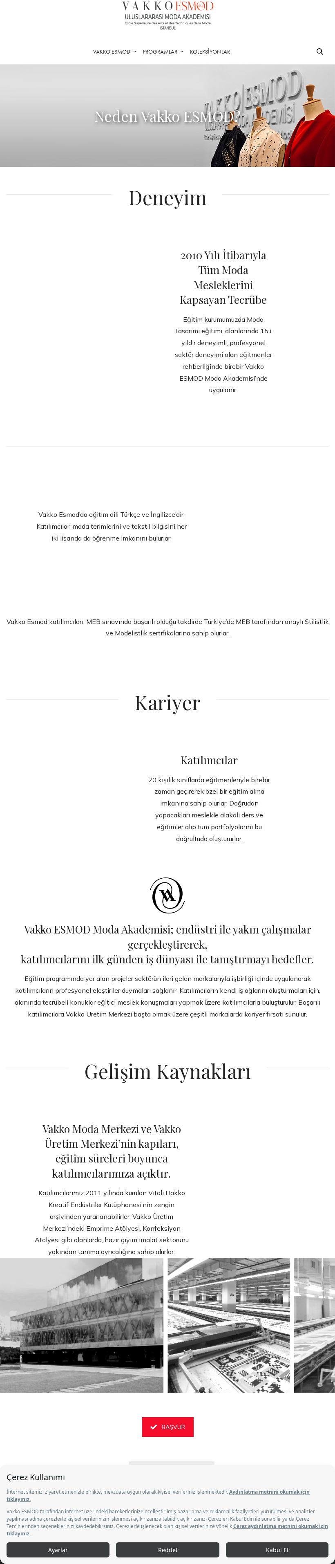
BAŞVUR (173, 1427)
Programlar (160, 51)
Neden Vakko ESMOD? (167, 116)
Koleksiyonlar (210, 51)
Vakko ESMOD (111, 51)
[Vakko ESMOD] (168, 15)
